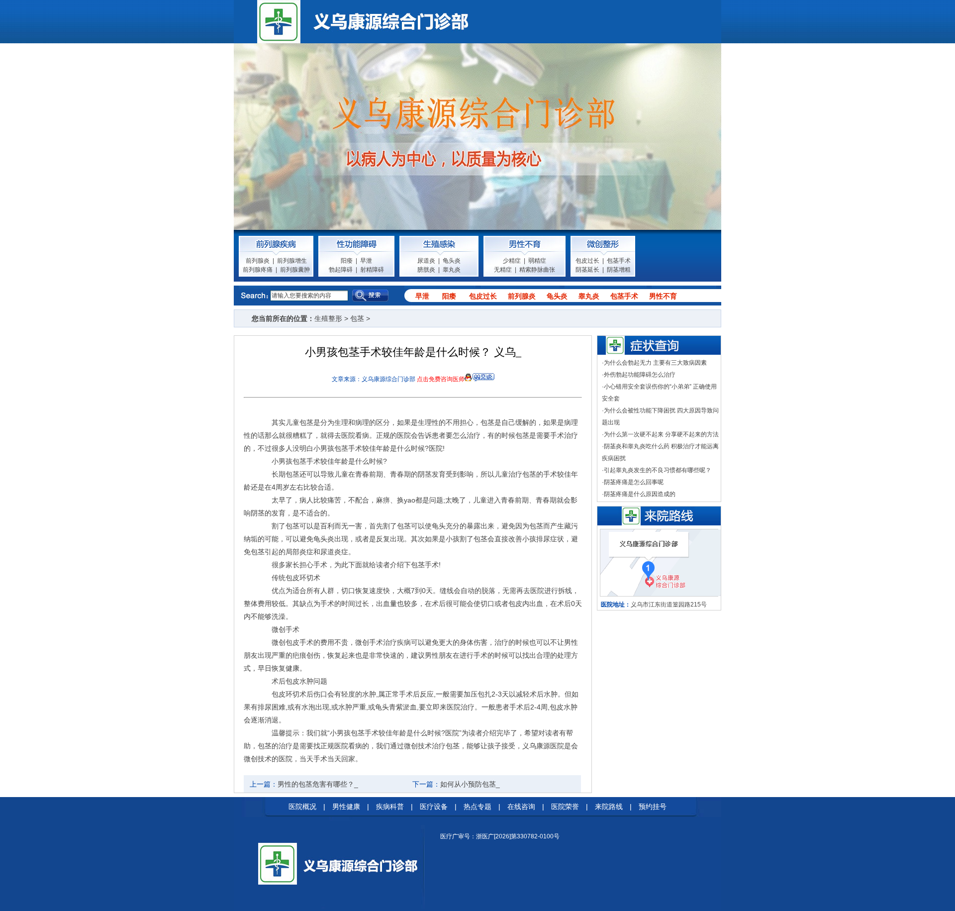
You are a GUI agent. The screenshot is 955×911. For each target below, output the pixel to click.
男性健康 (346, 806)
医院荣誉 (565, 806)
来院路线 (609, 806)
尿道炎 (426, 260)
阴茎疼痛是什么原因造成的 (639, 494)
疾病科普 (390, 806)
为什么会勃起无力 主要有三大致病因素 (655, 362)
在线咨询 (521, 806)
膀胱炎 (426, 269)
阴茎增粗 (619, 269)
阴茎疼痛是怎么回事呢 (634, 482)
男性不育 (663, 296)
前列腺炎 (258, 260)
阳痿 (347, 260)
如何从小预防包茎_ (470, 784)
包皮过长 (587, 260)
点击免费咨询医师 (441, 379)
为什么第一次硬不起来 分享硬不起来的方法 (661, 434)
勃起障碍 (341, 269)
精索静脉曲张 (537, 269)
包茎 (357, 318)
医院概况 (302, 806)
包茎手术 (619, 260)
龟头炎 (452, 260)
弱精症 (537, 260)
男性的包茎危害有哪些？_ (318, 784)
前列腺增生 (292, 260)
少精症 (512, 260)
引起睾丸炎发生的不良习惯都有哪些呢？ (657, 470)
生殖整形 (328, 318)
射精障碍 (372, 269)
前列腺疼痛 (258, 269)
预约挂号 (653, 806)
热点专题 (477, 806)
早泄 (366, 260)
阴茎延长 (587, 269)
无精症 (503, 269)
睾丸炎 (452, 269)
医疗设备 (434, 806)
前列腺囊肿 (295, 269)
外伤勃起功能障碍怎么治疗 (639, 374)
